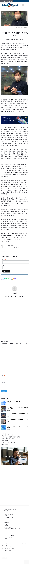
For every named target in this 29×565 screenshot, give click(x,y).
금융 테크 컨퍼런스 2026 (6, 1)
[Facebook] (3, 558)
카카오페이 (9, 251)
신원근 (3, 251)
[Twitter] (5, 558)
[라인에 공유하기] (6, 279)
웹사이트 (3, 382)
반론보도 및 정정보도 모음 (7, 517)
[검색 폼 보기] (23, 5)
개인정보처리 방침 (5, 515)
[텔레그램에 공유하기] (11, 279)
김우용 (8, 402)
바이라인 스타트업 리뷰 (8, 442)
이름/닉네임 (4, 368)
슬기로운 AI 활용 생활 (8, 439)
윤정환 (8, 410)
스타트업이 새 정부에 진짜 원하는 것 (12, 437)
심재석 (8, 416)
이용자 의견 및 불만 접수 (7, 550)
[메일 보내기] (13, 279)
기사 (14, 30)
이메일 (3, 375)
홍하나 (8, 39)
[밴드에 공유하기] (9, 279)
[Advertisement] (14, 322)
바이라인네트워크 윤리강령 (7, 514)
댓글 (2, 346)
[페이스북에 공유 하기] (2, 279)
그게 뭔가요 (5, 440)
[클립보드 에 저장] (15, 279)
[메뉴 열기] (26, 5)
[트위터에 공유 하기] (4, 279)
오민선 (8, 423)
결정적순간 (5, 444)
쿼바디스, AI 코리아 (7, 435)
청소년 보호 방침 (17, 528)
